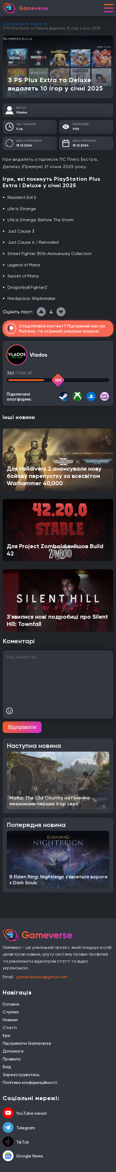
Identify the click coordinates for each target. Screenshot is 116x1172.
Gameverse (13, 24)
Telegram (25, 1127)
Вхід (7, 1066)
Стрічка (11, 1011)
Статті (10, 1027)
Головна (11, 1004)
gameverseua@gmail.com (41, 976)
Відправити (22, 727)
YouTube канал (31, 1113)
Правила (12, 1059)
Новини (36, 24)
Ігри (6, 1035)
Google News (29, 1155)
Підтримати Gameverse (27, 1043)
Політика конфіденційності (30, 1082)
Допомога (13, 1051)
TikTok (22, 1142)
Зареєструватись (21, 1074)
